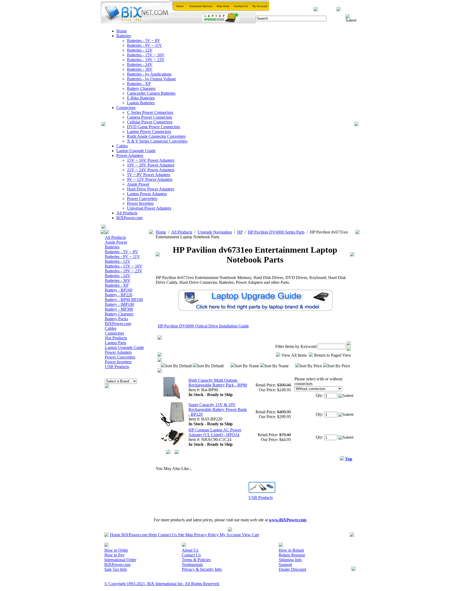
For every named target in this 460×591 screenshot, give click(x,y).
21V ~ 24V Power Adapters (150, 170)
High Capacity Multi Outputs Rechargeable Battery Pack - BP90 (217, 382)
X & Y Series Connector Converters (157, 141)
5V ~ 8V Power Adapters (148, 174)
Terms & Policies (196, 559)
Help (153, 534)
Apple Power (138, 184)
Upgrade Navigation (215, 232)
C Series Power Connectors (150, 112)
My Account (230, 534)
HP (240, 232)
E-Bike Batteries (141, 98)
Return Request (292, 555)
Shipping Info (290, 559)
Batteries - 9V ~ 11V (144, 45)
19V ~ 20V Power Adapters (150, 165)
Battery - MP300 (119, 309)
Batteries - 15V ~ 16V (146, 55)
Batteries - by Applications (149, 74)
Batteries (123, 36)
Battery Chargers (141, 88)
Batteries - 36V (140, 69)
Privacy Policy (206, 534)
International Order (120, 559)
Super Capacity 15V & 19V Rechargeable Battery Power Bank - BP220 (217, 409)
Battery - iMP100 (119, 304)
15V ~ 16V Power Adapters (150, 160)
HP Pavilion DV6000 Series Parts (276, 232)
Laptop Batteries (141, 103)
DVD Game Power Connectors (153, 126)
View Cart (250, 534)
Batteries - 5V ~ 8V (143, 40)
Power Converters (142, 198)
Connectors (125, 107)
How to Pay (114, 555)
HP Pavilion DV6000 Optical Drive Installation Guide (203, 326)
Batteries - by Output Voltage (151, 79)
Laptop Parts (115, 342)
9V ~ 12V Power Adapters (149, 179)
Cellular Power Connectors (149, 122)
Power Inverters (140, 203)
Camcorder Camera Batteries (151, 93)
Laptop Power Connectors (149, 131)
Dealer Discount (292, 569)
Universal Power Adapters (149, 208)
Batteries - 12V (140, 50)
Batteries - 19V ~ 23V (146, 59)
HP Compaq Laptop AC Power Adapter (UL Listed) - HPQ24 (214, 432)
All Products (126, 213)
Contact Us (167, 534)
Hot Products (116, 338)
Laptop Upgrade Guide (135, 150)
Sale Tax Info (115, 569)
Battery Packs (116, 319)
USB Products (117, 366)
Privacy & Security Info (202, 569)
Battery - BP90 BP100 (124, 299)
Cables (122, 146)
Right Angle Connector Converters (156, 136)
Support (285, 564)
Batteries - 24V (140, 64)
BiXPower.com (129, 217)
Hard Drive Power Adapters (150, 189)
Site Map (185, 534)
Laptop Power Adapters (147, 194)
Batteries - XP (139, 83)
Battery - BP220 (118, 295)
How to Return (291, 550)
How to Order (116, 550)
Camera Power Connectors (149, 117)
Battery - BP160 (118, 290)
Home (121, 31)
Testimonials (192, 564)
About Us (190, 550)
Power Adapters (129, 155)
